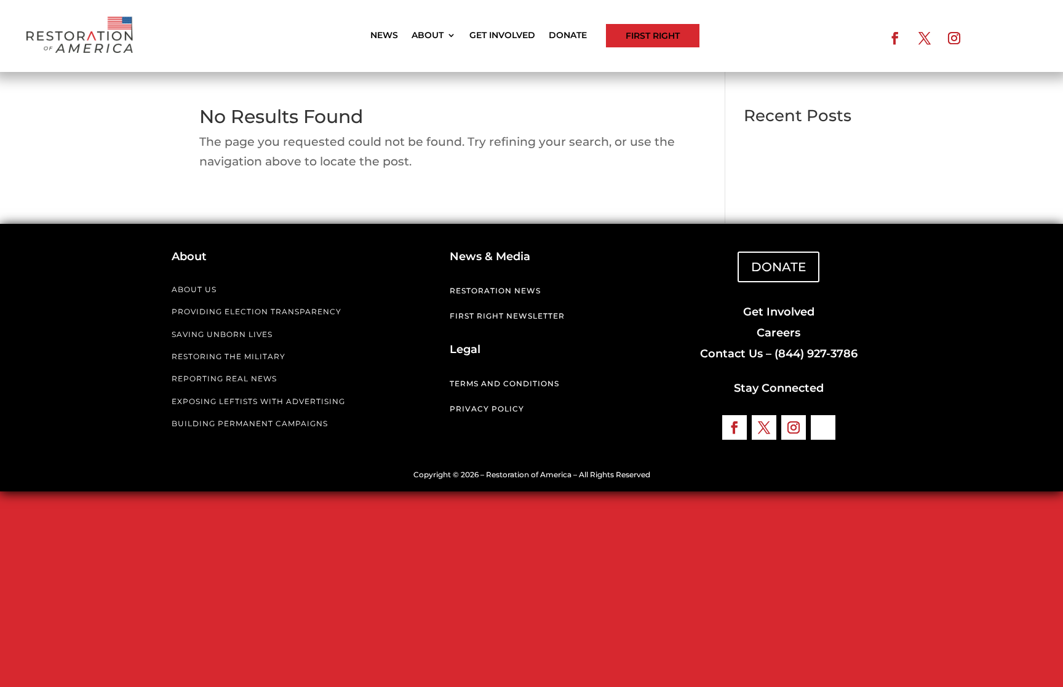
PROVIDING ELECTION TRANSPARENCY (256, 311)
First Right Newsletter (507, 315)
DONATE (778, 267)
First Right (653, 35)
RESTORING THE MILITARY (228, 356)
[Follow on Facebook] (895, 38)
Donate (568, 36)
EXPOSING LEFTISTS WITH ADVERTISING (258, 401)
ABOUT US (194, 289)
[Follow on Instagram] (954, 38)
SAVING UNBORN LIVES (222, 334)
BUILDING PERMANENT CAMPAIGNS (250, 423)
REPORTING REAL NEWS (224, 378)
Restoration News (495, 290)
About (428, 36)
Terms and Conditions (504, 383)
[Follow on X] (924, 38)
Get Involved (502, 36)
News (384, 36)
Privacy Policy (487, 408)
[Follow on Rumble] (983, 38)
